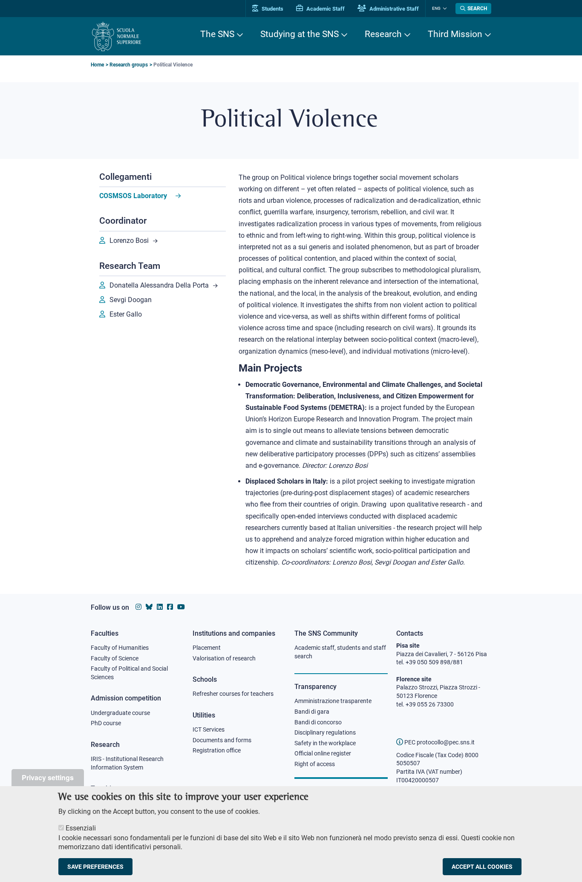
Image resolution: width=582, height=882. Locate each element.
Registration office (217, 750)
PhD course (106, 723)
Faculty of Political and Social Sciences (129, 672)
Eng (436, 8)
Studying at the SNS (299, 34)
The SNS (217, 34)
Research (383, 34)
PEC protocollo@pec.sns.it (439, 742)
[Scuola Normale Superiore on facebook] (170, 607)
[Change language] (444, 9)
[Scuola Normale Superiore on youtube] (181, 607)
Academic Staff (325, 9)
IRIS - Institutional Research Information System (127, 763)
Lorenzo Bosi (129, 240)
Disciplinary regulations (325, 732)
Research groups (128, 65)
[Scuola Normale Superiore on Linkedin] (160, 607)
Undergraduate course (120, 712)
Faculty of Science (114, 658)
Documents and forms (222, 740)
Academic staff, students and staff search (340, 652)
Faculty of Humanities (120, 647)
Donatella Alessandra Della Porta (159, 285)
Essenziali (81, 828)
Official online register (322, 753)
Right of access (314, 764)
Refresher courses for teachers (233, 693)
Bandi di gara (311, 711)
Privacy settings (48, 777)
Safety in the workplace (325, 743)
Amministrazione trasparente (333, 701)
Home (97, 65)
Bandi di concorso (318, 722)
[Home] (116, 36)
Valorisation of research (224, 658)
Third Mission (455, 34)
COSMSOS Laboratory (133, 196)
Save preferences (95, 866)
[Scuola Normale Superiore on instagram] (138, 607)
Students (271, 9)
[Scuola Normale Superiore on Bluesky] (149, 607)
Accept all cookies (482, 866)
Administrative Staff (393, 9)
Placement (207, 647)
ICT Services (209, 729)
